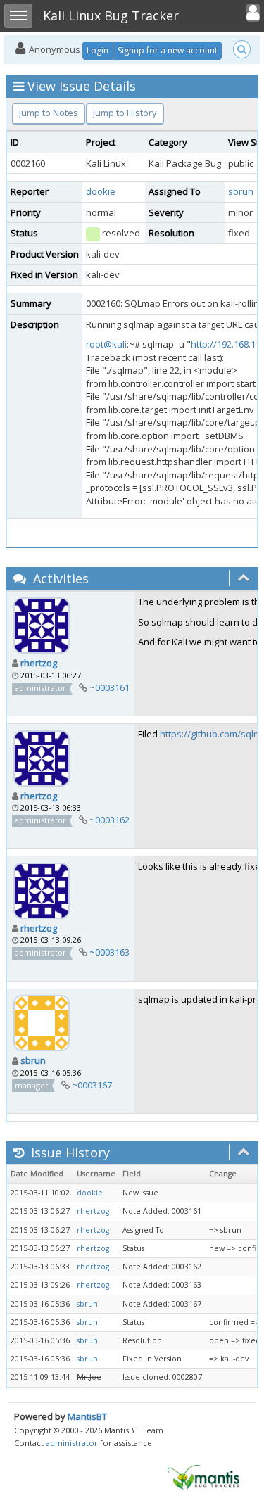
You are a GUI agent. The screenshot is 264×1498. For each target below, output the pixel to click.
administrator (72, 1442)
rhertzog (38, 662)
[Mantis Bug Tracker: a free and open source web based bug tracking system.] (203, 1476)
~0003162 (109, 819)
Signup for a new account (168, 50)
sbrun (240, 191)
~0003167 (92, 1085)
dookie (100, 191)
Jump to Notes (48, 112)
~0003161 (109, 687)
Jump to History (125, 112)
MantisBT (87, 1416)
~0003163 (109, 952)
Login (97, 50)
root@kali (106, 344)
